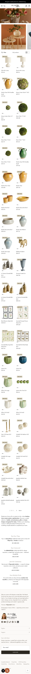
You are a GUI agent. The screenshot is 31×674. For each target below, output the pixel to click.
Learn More (15, 583)
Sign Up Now (15, 556)
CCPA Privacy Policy (22, 662)
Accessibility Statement (5, 662)
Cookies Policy (4, 664)
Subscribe (15, 652)
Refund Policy (19, 664)
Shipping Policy (26, 664)
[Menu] (1, 6)
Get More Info (15, 543)
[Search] (5, 6)
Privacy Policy (14, 662)
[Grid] (26, 52)
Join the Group (15, 570)
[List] (29, 52)
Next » (20, 510)
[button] (3, 671)
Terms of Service (12, 664)
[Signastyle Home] (15, 5)
